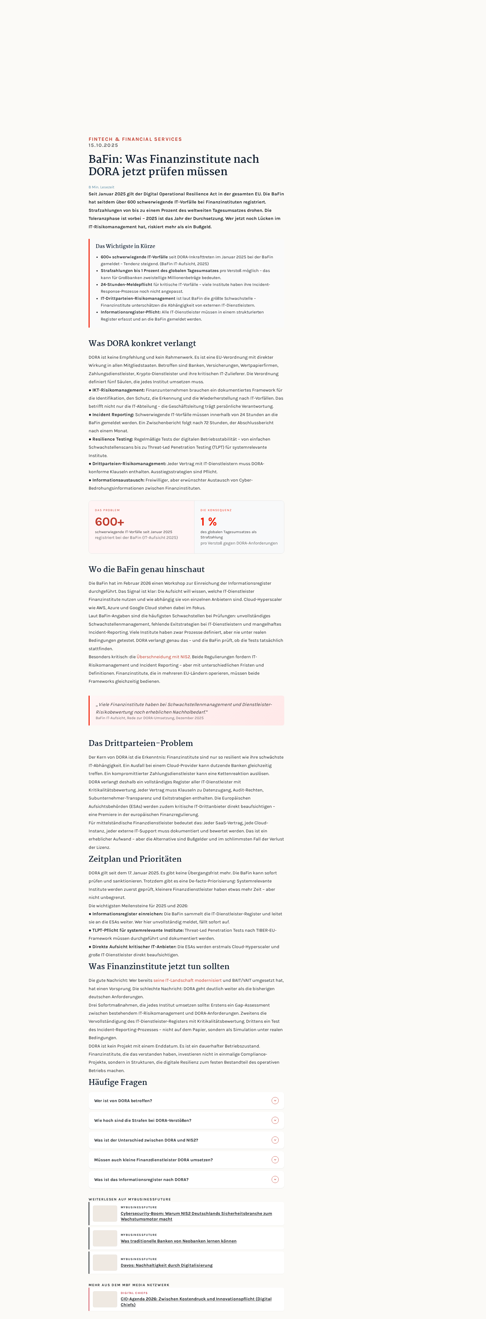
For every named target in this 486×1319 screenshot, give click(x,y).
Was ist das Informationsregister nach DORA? (141, 1179)
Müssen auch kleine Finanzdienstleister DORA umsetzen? (153, 1159)
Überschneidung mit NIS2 (163, 657)
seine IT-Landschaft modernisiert (187, 980)
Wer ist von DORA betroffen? (123, 1100)
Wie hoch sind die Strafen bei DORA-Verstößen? (142, 1120)
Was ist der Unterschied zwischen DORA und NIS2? (146, 1140)
